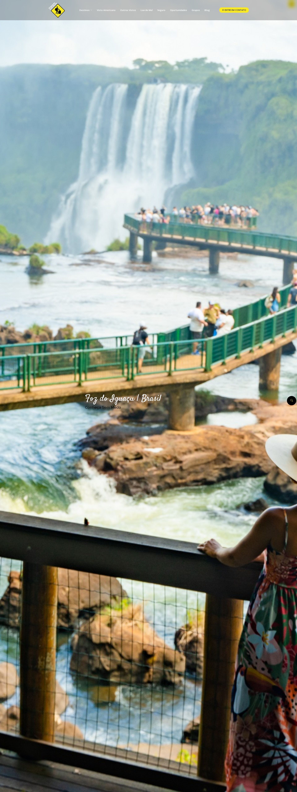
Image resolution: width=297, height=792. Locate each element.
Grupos (196, 10)
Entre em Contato (235, 10)
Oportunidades (178, 10)
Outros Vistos (128, 10)
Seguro (161, 10)
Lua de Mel (147, 10)
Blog (207, 10)
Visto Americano (106, 10)
